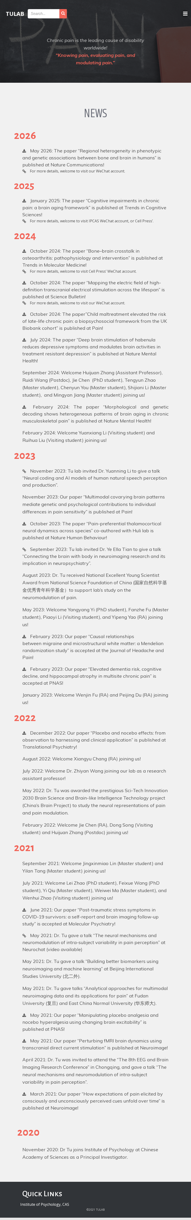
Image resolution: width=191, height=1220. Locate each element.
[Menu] (185, 14)
